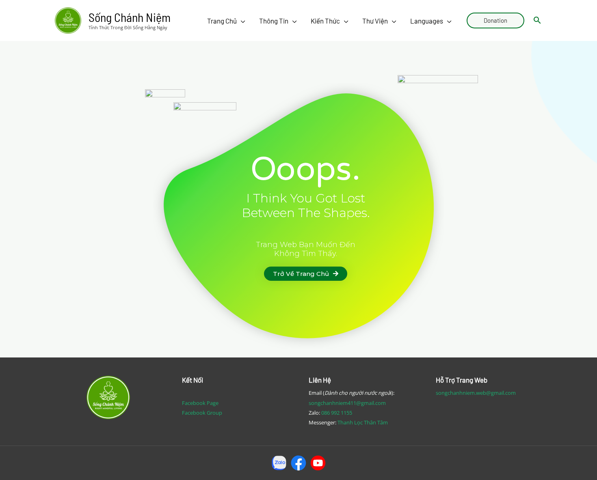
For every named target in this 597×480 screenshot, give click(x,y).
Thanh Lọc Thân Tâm (362, 422)
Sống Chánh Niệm (130, 17)
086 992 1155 (336, 412)
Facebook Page (200, 403)
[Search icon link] (537, 20)
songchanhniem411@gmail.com (347, 403)
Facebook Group (202, 412)
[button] (305, 274)
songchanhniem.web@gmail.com (476, 392)
